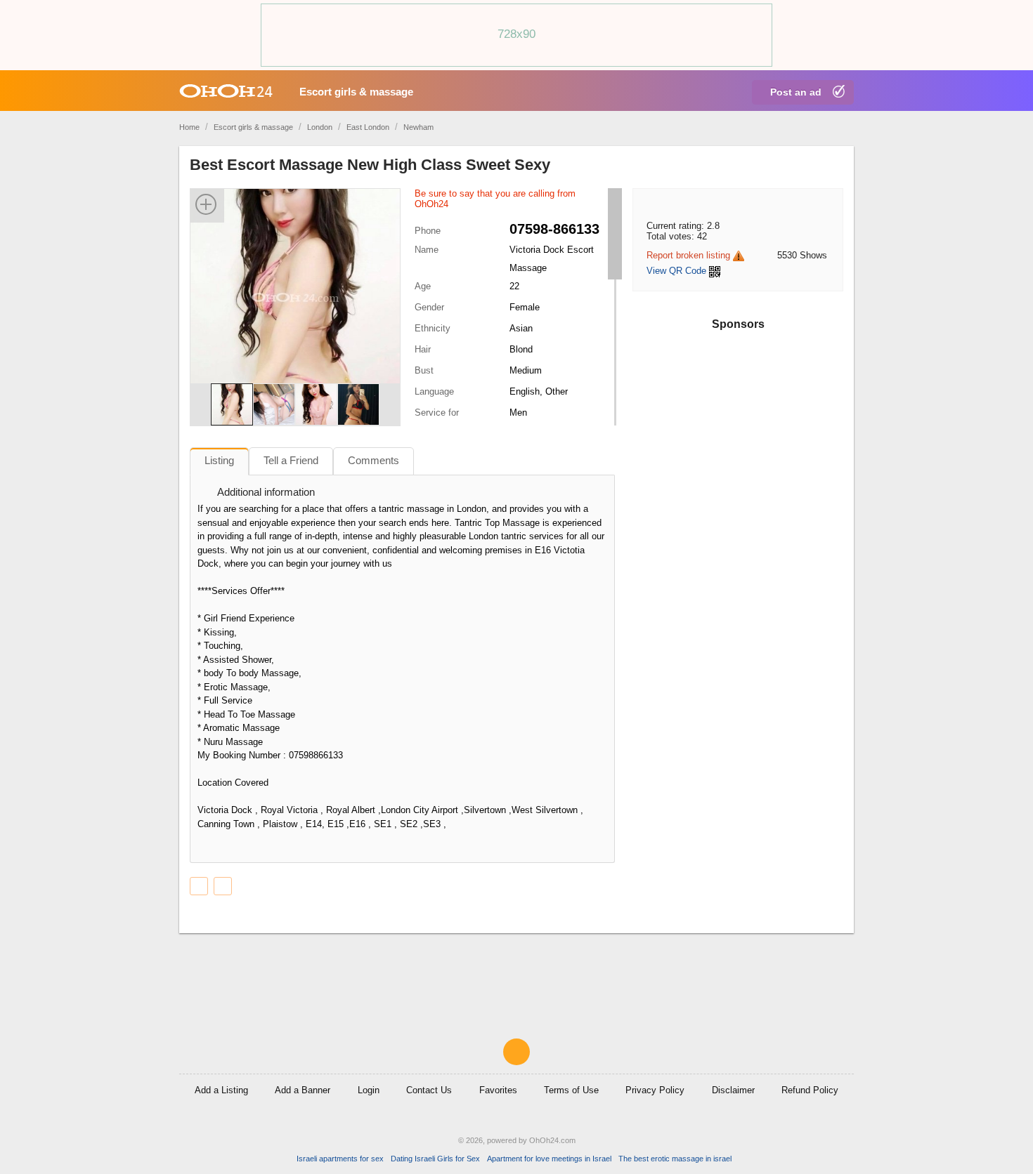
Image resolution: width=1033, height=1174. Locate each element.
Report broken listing (688, 255)
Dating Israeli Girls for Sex (435, 1158)
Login (368, 1090)
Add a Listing (221, 1090)
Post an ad (795, 92)
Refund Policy (809, 1090)
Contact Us (429, 1090)
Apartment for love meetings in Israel (549, 1158)
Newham (418, 127)
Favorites (498, 1090)
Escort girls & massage (356, 92)
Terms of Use (571, 1090)
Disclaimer (733, 1090)
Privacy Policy (654, 1090)
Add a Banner (302, 1090)
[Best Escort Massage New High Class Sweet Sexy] (295, 296)
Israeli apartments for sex (340, 1158)
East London (367, 127)
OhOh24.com (552, 1140)
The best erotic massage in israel (675, 1158)
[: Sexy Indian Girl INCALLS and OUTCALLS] (223, 886)
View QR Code (676, 270)
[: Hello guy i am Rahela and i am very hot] (199, 886)
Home (189, 127)
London (319, 127)
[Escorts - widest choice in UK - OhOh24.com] (226, 90)
